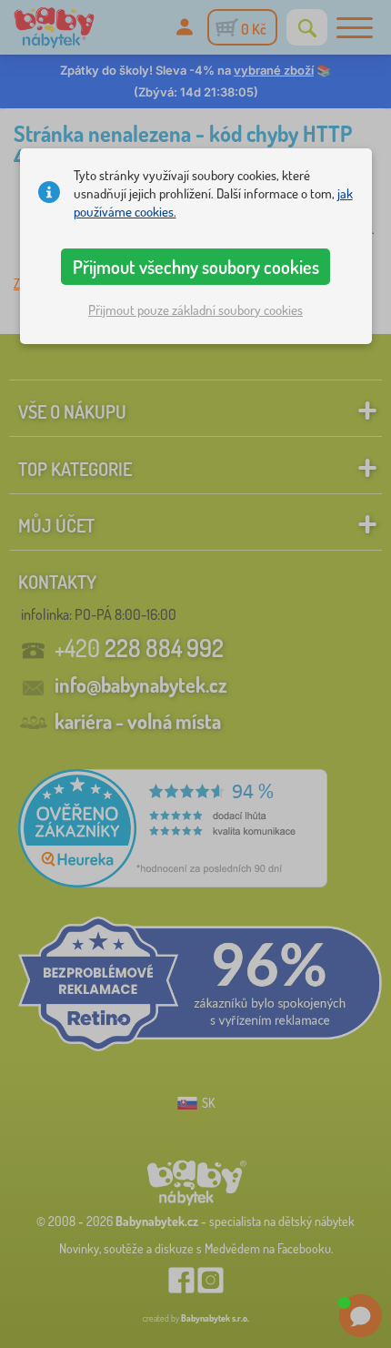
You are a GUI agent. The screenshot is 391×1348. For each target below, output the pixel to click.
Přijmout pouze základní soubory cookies (195, 310)
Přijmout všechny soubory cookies (196, 267)
